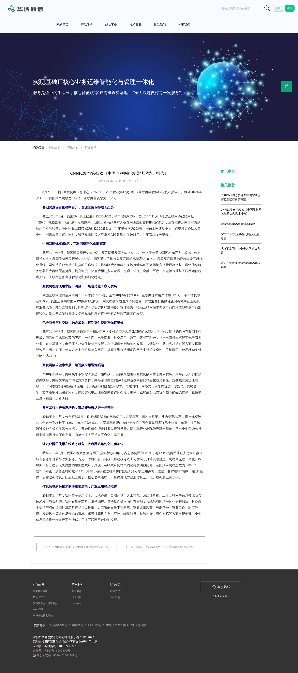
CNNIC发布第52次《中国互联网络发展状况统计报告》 (241, 211)
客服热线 (223, 587)
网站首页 (62, 24)
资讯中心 (72, 147)
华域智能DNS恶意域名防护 (238, 224)
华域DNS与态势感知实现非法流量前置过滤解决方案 (240, 197)
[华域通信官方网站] (25, 8)
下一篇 (163, 547)
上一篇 (78, 547)
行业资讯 (90, 147)
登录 (278, 8)
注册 (290, 8)
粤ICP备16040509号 (57, 650)
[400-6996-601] (286, 86)
